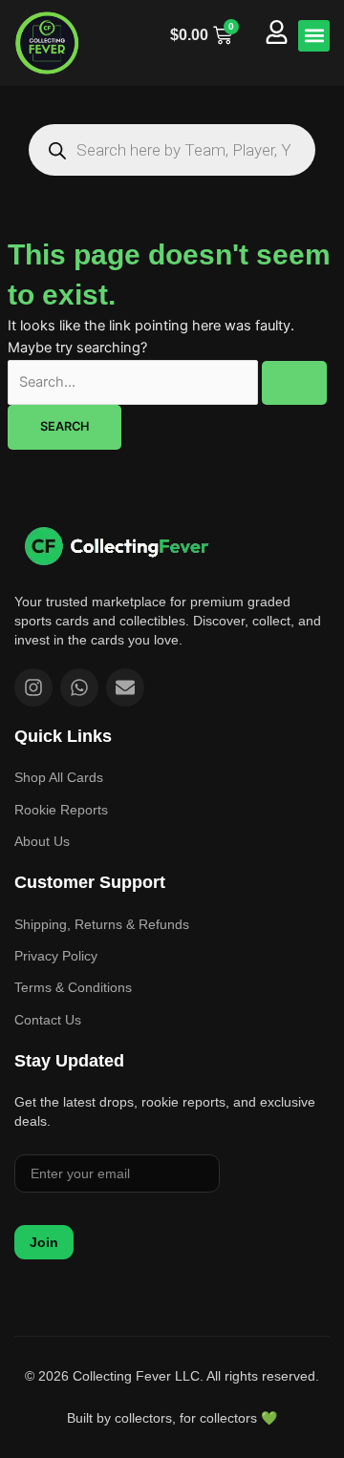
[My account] (277, 32)
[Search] (57, 150)
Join (44, 1242)
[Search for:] (167, 382)
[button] (314, 36)
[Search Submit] (294, 383)
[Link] (116, 545)
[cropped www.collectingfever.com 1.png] (47, 43)
